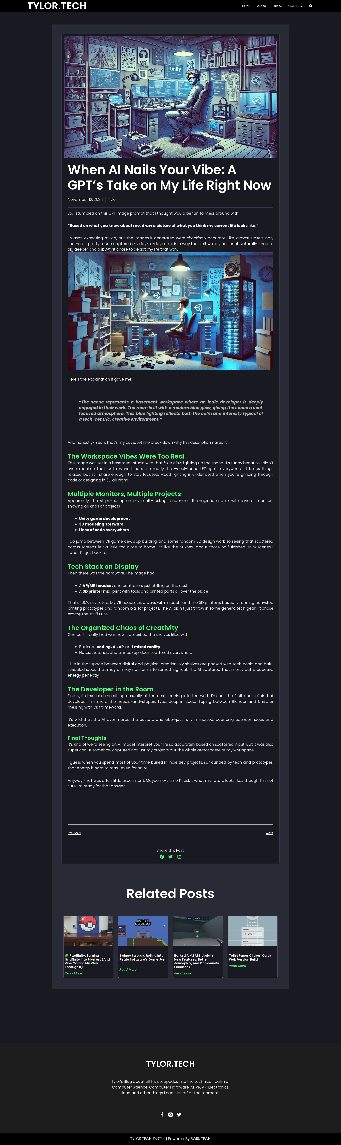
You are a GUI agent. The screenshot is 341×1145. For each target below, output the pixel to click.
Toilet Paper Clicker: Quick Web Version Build (250, 957)
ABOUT (262, 6)
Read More (73, 973)
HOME (246, 6)
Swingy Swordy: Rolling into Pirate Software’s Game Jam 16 (142, 959)
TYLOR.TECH (170, 1064)
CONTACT (296, 6)
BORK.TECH (201, 1138)
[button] (311, 6)
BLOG (278, 6)
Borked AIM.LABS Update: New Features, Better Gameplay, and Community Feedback (196, 961)
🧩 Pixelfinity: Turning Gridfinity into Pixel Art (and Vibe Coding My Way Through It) (87, 961)
